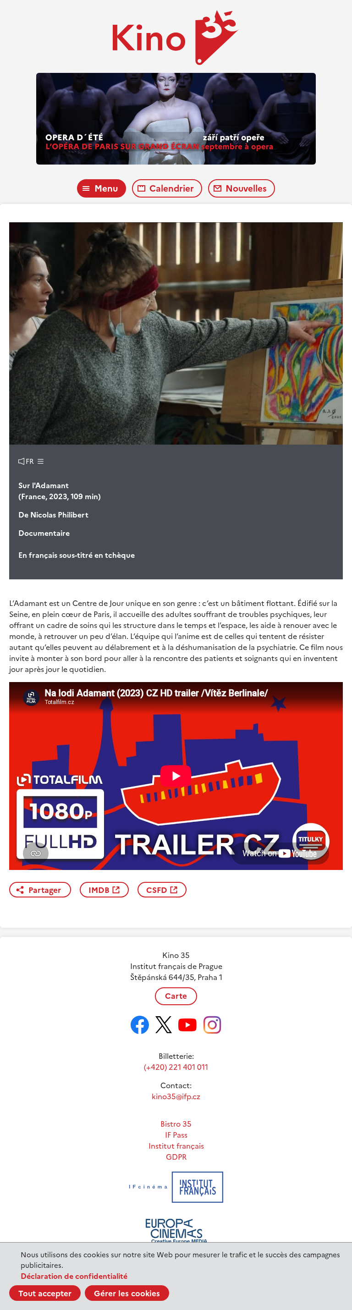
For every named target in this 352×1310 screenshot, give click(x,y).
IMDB (99, 890)
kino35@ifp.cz (176, 1096)
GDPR (176, 1156)
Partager (44, 890)
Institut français (176, 1145)
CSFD (156, 890)
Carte (176, 996)
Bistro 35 (176, 1123)
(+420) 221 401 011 (176, 1067)
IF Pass (176, 1134)
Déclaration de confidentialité (74, 1276)
